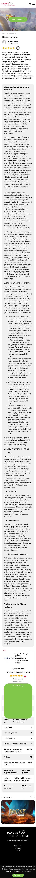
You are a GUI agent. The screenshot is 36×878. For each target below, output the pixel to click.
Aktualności (18, 846)
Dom (3, 33)
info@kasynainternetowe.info (19, 840)
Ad (4, 650)
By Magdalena (13, 41)
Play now (17, 686)
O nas (18, 851)
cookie (28, 871)
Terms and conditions (18, 681)
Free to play (17, 19)
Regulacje (18, 848)
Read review (18, 679)
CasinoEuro (18, 668)
